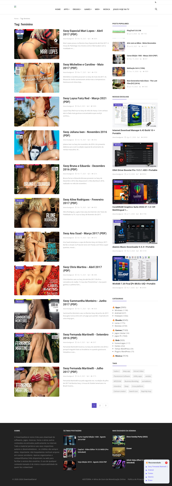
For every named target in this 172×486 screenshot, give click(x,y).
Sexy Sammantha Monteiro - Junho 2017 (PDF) (84, 302)
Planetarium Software (122, 376)
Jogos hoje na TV (121, 9)
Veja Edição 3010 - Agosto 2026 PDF (92, 462)
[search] (156, 9)
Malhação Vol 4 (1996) (136, 68)
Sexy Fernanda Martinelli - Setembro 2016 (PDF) (85, 336)
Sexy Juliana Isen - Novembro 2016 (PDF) (85, 133)
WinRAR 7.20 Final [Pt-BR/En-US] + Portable (133, 283)
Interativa (117, 386)
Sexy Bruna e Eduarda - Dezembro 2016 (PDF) (84, 167)
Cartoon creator (120, 391)
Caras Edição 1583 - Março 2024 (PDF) (142, 56)
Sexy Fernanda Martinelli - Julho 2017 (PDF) (83, 370)
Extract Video (139, 371)
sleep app (126, 371)
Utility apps (137, 376)
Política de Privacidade (137, 479)
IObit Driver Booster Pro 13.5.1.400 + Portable (134, 170)
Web (97, 9)
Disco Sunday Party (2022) (137, 437)
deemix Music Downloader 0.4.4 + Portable (133, 247)
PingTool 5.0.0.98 (134, 31)
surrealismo (146, 381)
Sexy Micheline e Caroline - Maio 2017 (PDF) (83, 66)
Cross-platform (137, 386)
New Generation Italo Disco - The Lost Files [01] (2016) (142, 82)
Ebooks (76, 9)
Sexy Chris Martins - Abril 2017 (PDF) (82, 268)
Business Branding (131, 381)
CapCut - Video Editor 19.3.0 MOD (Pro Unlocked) (93, 450)
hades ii (116, 371)
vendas (148, 376)
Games (87, 9)
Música (106, 9)
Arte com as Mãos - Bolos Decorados (141, 43)
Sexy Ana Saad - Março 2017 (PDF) (85, 233)
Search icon (133, 391)
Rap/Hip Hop (146, 391)
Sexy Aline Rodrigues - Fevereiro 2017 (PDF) (83, 201)
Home (58, 9)
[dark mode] (156, 2)
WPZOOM (117, 381)
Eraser (129, 448)
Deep (126, 386)
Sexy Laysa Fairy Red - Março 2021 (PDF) (85, 100)
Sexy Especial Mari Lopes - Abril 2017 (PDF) (83, 32)
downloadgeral (68, 39)
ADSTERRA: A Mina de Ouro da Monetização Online (104, 479)
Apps (66, 9)
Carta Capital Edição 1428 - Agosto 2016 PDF (92, 438)
